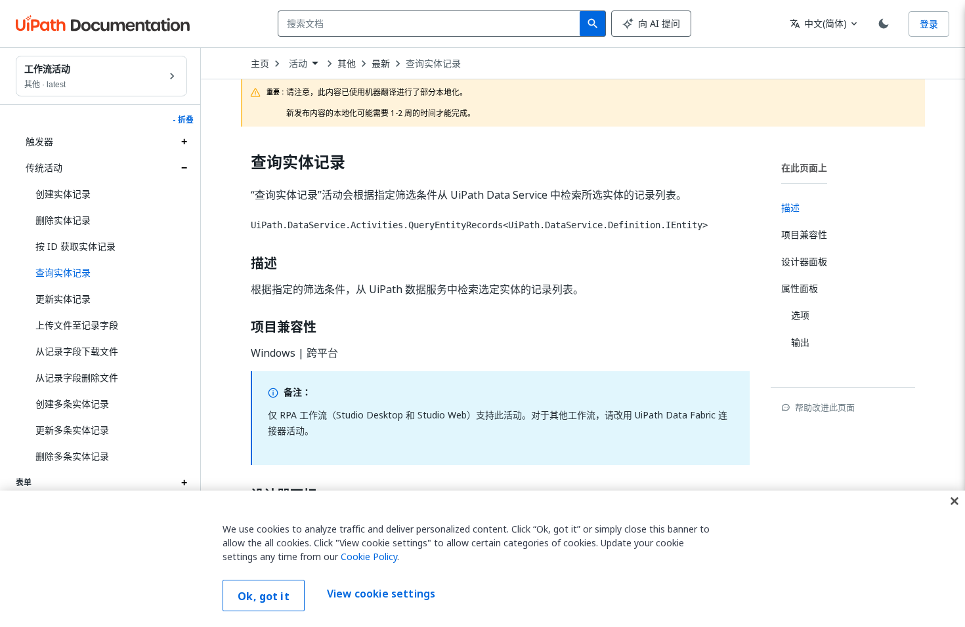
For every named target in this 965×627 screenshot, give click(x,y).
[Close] (954, 501)
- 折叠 (183, 120)
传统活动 (44, 167)
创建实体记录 (63, 194)
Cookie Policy (369, 556)
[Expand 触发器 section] (184, 142)
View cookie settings (381, 594)
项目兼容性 (283, 327)
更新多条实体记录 (72, 430)
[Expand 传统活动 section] (184, 168)
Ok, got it (264, 596)
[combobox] (432, 23)
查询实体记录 (433, 63)
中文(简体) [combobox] (818, 23)
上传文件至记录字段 (76, 325)
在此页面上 (804, 167)
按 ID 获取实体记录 (75, 246)
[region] (482, 559)
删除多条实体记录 (72, 456)
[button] (106, 273)
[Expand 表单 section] (184, 483)
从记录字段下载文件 (76, 351)
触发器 (39, 141)
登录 (929, 24)
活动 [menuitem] (298, 63)
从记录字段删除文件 (76, 377)
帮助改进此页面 (825, 407)
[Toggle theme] (883, 23)
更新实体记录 (63, 299)
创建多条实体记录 (72, 404)
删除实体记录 (63, 220)
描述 (264, 263)
